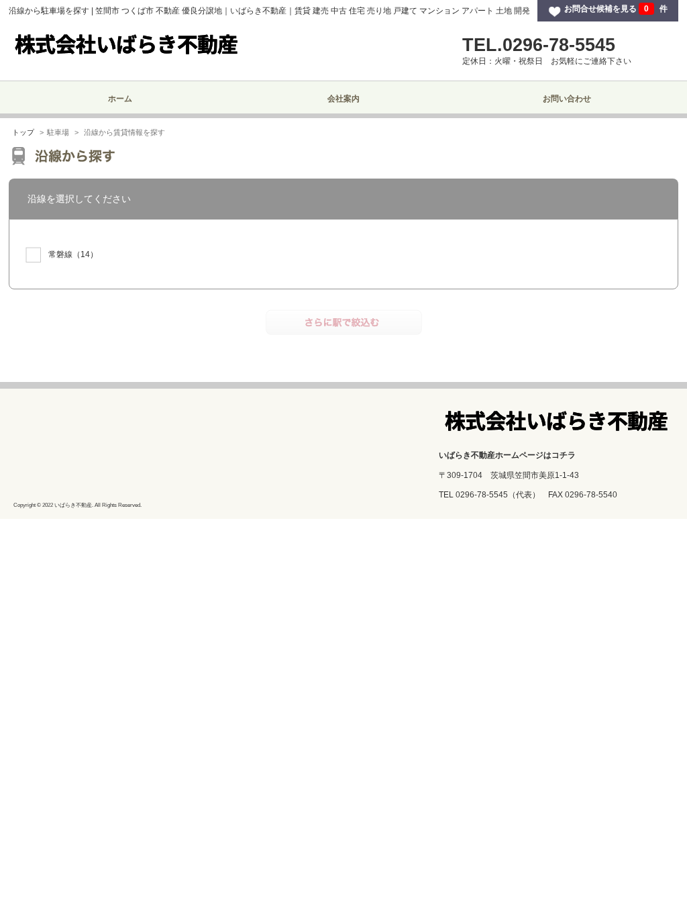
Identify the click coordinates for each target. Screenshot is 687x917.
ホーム (120, 98)
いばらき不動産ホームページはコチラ (507, 455)
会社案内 (343, 98)
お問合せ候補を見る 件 (616, 8)
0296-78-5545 (482, 494)
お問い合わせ (567, 98)
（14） (73, 254)
